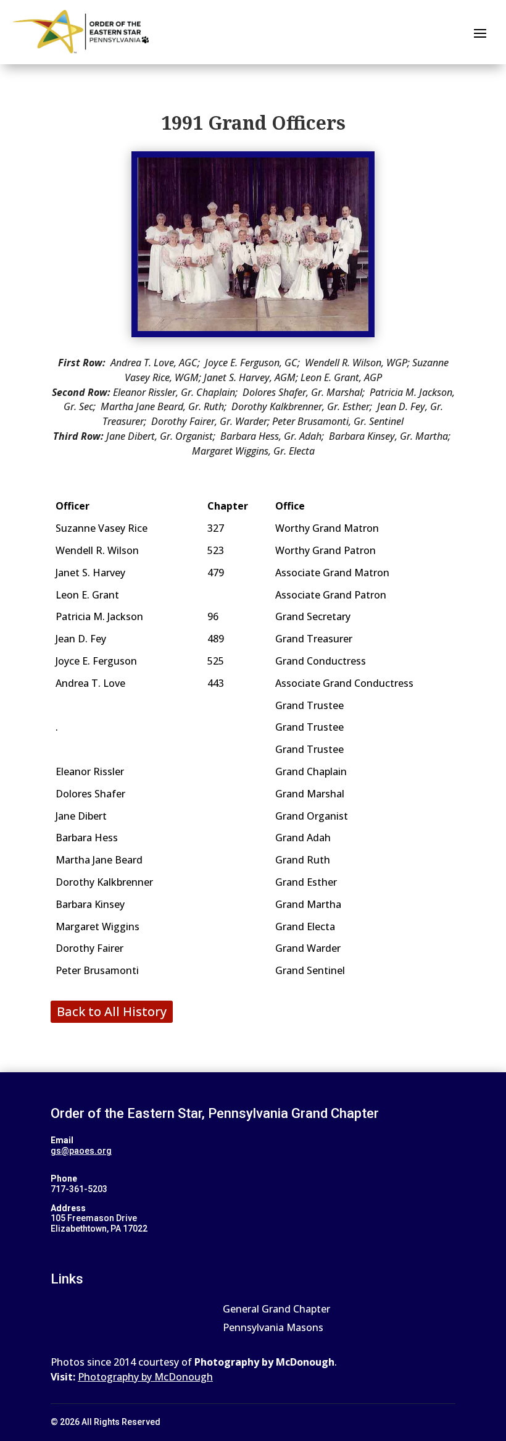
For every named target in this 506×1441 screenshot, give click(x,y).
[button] (480, 32)
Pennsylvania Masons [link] (273, 1328)
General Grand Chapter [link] (276, 1310)
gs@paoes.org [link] (81, 1151)
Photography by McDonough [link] (145, 1377)
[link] (81, 32)
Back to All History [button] (112, 1011)
